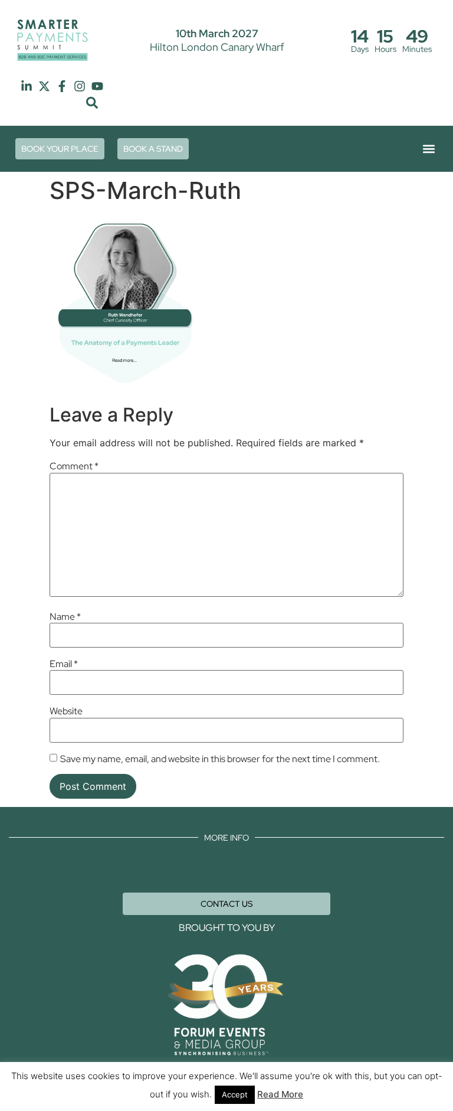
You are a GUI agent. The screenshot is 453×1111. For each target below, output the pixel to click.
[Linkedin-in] (26, 86)
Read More (280, 1094)
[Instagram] (80, 86)
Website (66, 711)
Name (65, 617)
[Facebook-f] (62, 86)
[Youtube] (97, 86)
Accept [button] (235, 1094)
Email (64, 664)
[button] (92, 103)
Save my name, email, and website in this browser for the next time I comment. (220, 759)
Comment (74, 466)
